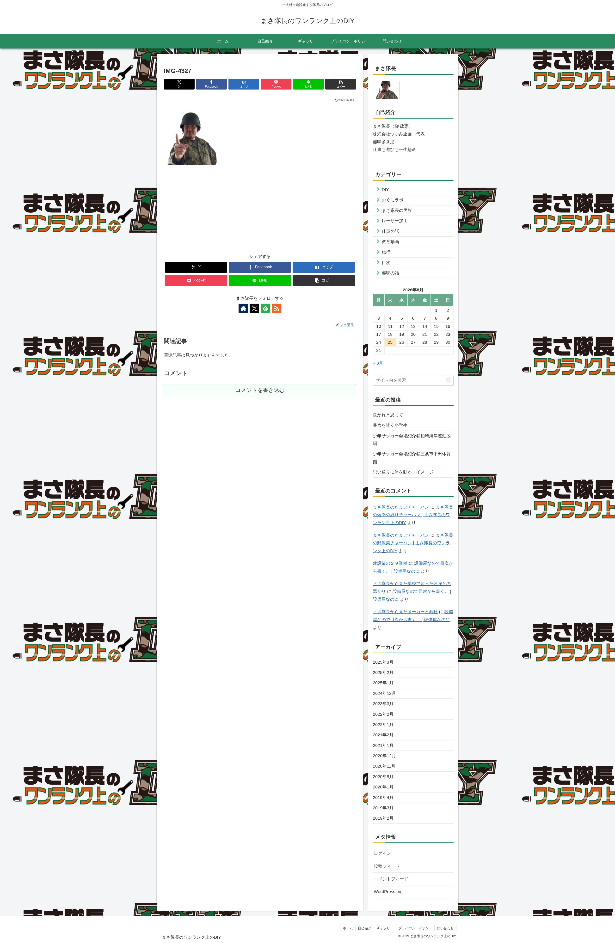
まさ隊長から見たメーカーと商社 (405, 611)
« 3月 (378, 363)
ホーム (348, 928)
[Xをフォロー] (254, 308)
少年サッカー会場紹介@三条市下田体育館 (412, 457)
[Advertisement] (260, 206)
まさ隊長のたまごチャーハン (401, 507)
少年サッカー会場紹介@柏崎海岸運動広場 (412, 439)
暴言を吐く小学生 (390, 425)
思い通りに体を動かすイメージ (403, 472)
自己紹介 (364, 928)
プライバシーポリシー (415, 928)
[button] (340, 84)
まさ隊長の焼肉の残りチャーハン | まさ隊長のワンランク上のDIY (413, 515)
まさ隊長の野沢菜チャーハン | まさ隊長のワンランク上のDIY (413, 543)
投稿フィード (387, 866)
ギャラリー (384, 928)
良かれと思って (388, 415)
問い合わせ (445, 928)
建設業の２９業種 (390, 563)
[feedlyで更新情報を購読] (265, 308)
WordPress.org (388, 891)
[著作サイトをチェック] (243, 308)
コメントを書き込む (260, 390)
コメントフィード (391, 879)
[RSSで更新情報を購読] (276, 308)
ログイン (382, 853)
